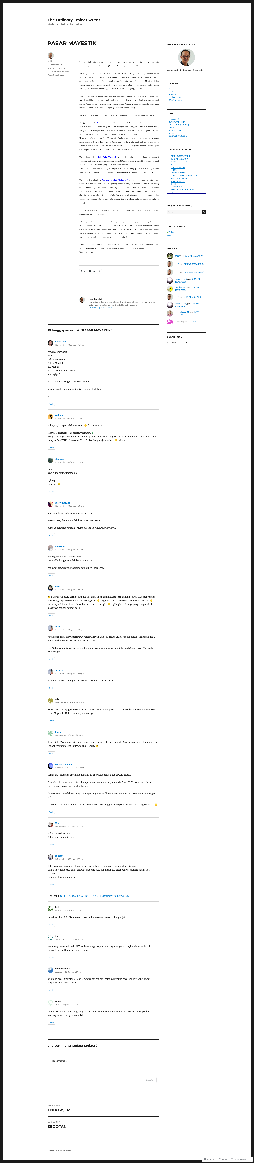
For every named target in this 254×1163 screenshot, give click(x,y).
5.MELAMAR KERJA (177, 122)
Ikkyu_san (61, 341)
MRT (173, 164)
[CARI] (204, 212)
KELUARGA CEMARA (179, 178)
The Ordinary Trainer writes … (76, 20)
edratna (59, 626)
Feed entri (173, 95)
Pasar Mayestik (59, 75)
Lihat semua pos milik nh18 (100, 308)
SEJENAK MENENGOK (180, 159)
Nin (57, 823)
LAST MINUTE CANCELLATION (184, 176)
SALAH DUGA (176, 187)
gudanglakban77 (182, 312)
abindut (59, 855)
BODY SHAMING (178, 167)
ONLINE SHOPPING (179, 173)
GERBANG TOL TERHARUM (182, 189)
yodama (59, 415)
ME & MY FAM (175, 130)
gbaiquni (60, 459)
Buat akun (173, 89)
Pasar (50, 75)
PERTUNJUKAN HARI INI (58, 71)
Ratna (58, 732)
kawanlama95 (181, 279)
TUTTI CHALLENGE (179, 162)
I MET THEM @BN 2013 (179, 125)
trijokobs (60, 546)
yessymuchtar (62, 502)
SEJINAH (193, 322)
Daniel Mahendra (64, 764)
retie (57, 586)
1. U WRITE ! (174, 119)
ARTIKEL (51, 68)
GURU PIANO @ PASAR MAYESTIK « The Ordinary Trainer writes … (95, 896)
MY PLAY (172, 133)
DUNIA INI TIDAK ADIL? (181, 156)
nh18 (50, 61)
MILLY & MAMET (178, 181)
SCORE (173, 184)
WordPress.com (175, 100)
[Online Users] (186, 233)
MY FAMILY (60, 68)
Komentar (150, 1080)
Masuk (171, 92)
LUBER (174, 170)
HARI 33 (174, 192)
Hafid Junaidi (180, 287)
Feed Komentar (175, 97)
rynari (177, 256)
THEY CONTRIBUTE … (178, 136)
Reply (51, 404)
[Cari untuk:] (184, 212)
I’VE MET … (173, 128)
